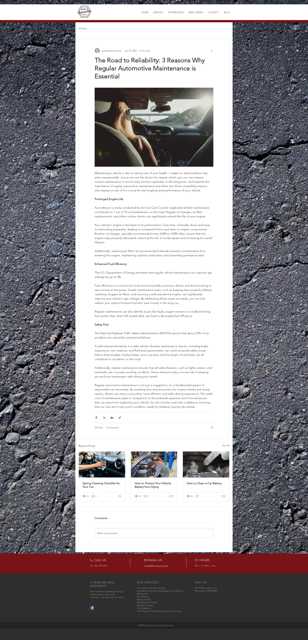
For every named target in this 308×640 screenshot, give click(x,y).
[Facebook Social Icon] (92, 608)
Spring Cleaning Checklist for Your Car (101, 485)
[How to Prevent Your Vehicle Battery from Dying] (154, 464)
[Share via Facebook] (96, 417)
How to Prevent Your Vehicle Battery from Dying (153, 485)
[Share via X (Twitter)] (104, 417)
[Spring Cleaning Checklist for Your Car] (102, 464)
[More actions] (211, 51)
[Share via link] (119, 417)
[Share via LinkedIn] (111, 417)
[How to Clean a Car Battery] (206, 464)
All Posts (83, 28)
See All (225, 445)
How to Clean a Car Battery (204, 483)
